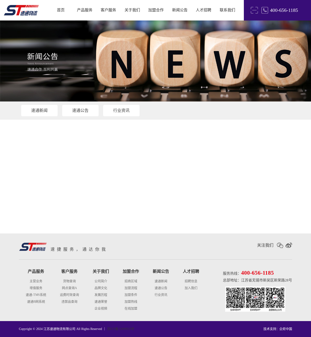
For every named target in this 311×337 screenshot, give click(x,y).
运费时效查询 (69, 294)
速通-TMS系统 (36, 294)
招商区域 (131, 281)
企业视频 (100, 308)
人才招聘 (203, 10)
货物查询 (69, 281)
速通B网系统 (36, 301)
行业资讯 (121, 110)
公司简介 (100, 281)
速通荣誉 (100, 301)
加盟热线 (131, 301)
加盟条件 (131, 294)
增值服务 (36, 288)
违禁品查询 (69, 301)
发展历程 (100, 294)
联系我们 (227, 10)
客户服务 (108, 10)
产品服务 (84, 10)
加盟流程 (131, 288)
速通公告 (80, 110)
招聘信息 (191, 281)
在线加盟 (131, 308)
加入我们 (191, 288)
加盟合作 (156, 10)
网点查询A (69, 288)
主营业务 (36, 281)
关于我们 (132, 10)
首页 (61, 10)
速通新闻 (39, 110)
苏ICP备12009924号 (120, 329)
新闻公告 (180, 10)
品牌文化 (100, 288)
